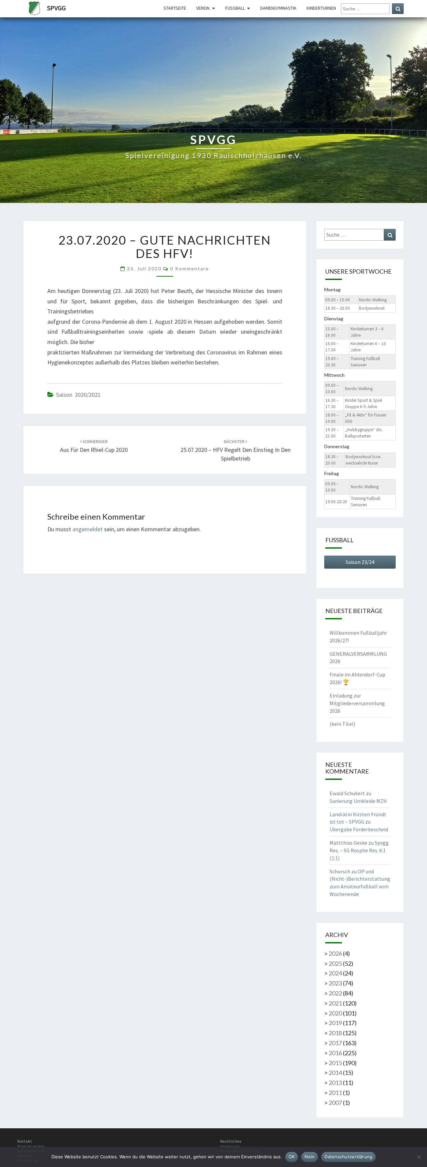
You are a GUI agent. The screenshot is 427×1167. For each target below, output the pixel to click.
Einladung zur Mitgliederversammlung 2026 (357, 703)
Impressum (230, 1146)
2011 (335, 1092)
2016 (335, 1053)
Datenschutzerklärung (348, 1156)
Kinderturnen (321, 8)
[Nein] (418, 1157)
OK (292, 1156)
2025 (335, 963)
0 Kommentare (189, 268)
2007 (335, 1102)
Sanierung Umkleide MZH (358, 801)
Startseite (174, 8)
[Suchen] (398, 8)
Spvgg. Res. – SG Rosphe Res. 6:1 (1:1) (360, 850)
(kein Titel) (342, 723)
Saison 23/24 (360, 562)
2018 (335, 1033)
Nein (310, 1156)
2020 (335, 1013)
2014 (335, 1072)
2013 (335, 1082)
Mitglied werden (31, 1146)
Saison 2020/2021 (78, 394)
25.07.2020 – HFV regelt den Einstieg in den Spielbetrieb (235, 450)
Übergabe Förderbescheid (359, 829)
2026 (335, 953)
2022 (335, 993)
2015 (335, 1063)
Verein (202, 8)
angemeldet (87, 529)
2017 (335, 1043)
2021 (335, 1003)
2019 (335, 1023)
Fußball (235, 8)
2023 (335, 983)
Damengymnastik (278, 8)
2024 (335, 973)
